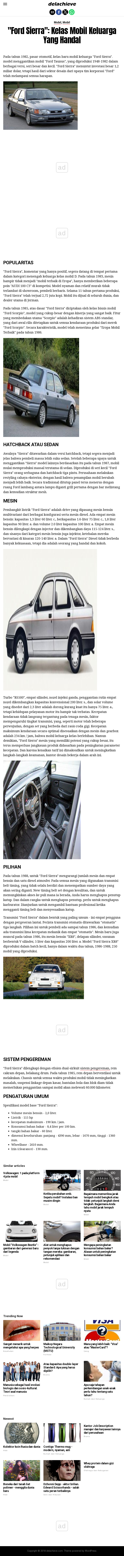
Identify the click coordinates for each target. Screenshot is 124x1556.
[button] (5, 4)
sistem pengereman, (95, 1068)
